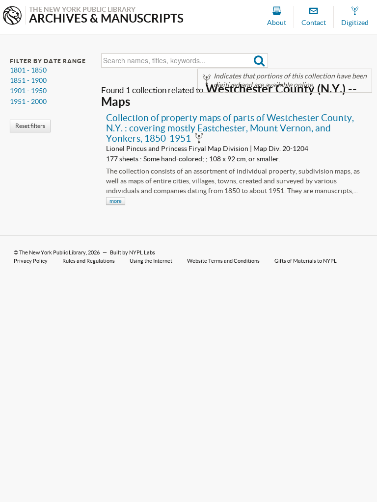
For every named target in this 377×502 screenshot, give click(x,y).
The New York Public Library (52, 252)
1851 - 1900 (28, 80)
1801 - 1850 (28, 70)
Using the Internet (151, 261)
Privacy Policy (31, 261)
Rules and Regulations (88, 261)
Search (259, 60)
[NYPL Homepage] (12, 16)
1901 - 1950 (28, 91)
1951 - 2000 (28, 101)
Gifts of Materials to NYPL (305, 261)
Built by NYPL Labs (132, 252)
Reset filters (30, 126)
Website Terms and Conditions (223, 261)
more (115, 201)
